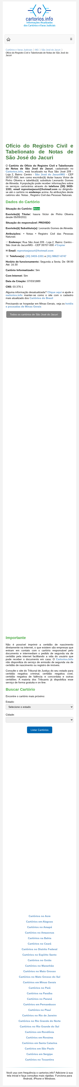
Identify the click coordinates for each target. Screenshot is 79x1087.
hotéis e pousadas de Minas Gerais (39, 305)
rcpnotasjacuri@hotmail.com (35, 250)
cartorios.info (14, 295)
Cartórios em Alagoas (39, 921)
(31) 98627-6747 (56, 256)
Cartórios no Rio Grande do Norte (40, 1020)
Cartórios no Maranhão (39, 965)
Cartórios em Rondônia (39, 1032)
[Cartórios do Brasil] (39, 26)
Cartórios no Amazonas (39, 932)
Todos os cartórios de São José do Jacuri (34, 314)
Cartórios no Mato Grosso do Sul (39, 976)
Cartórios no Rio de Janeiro (39, 1015)
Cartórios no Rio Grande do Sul (39, 1026)
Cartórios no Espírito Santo (39, 954)
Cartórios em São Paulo (39, 1048)
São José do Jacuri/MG (50, 174)
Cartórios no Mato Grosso (39, 971)
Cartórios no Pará (40, 987)
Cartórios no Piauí (39, 1009)
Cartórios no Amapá (39, 927)
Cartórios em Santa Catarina (39, 1043)
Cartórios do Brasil (41, 298)
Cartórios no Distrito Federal (39, 949)
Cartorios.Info (64, 659)
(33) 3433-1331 (35, 256)
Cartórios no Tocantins (39, 1059)
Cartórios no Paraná (39, 998)
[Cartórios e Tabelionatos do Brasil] (8, 40)
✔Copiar (60, 245)
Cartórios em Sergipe (39, 1054)
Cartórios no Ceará (39, 943)
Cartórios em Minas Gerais (39, 982)
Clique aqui (54, 292)
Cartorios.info (14, 171)
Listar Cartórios (40, 729)
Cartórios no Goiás (39, 960)
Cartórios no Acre (40, 916)
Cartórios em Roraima (39, 1037)
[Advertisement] (39, 99)
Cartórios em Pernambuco (39, 1004)
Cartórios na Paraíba (39, 993)
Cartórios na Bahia (39, 938)
